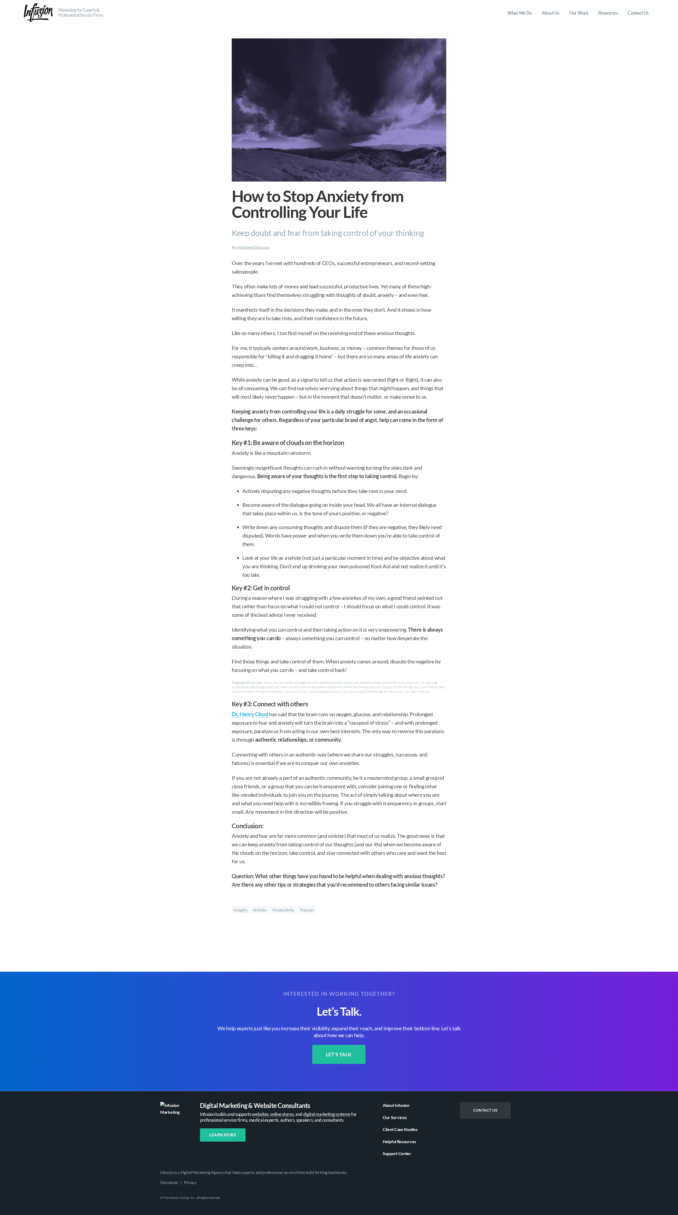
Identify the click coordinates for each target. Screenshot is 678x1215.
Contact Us (485, 1110)
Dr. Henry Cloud (250, 714)
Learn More (222, 1134)
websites (260, 1114)
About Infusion (396, 1105)
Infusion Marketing (38, 12)
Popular (307, 909)
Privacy (190, 1182)
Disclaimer (169, 1182)
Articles (260, 909)
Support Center (397, 1153)
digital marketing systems (327, 1114)
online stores (281, 1114)
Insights (241, 909)
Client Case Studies (400, 1129)
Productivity (283, 909)
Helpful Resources (399, 1141)
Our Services (395, 1117)
